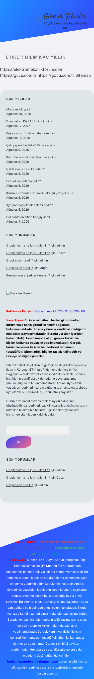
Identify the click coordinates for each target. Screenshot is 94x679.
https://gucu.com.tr (18, 75)
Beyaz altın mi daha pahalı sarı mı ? (30, 133)
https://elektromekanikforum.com (31, 69)
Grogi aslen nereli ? (19, 260)
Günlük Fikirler (65, 17)
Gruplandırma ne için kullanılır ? (28, 245)
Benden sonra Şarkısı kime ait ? (28, 275)
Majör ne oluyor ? (18, 109)
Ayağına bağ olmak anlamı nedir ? (29, 205)
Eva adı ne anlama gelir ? (23, 181)
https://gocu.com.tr (56, 75)
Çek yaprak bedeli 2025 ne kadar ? (30, 145)
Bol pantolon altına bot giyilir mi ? (29, 217)
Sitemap (83, 75)
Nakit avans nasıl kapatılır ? (25, 169)
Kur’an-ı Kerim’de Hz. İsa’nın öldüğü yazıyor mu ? (39, 193)
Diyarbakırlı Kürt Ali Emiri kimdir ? (29, 121)
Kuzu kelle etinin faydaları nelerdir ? (31, 157)
